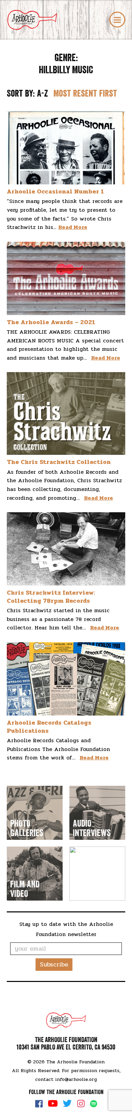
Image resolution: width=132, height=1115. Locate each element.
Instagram (81, 1103)
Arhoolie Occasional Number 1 (55, 191)
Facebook (39, 1103)
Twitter (67, 1103)
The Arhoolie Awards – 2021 (51, 322)
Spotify (93, 1103)
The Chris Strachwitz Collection (59, 462)
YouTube (53, 1103)
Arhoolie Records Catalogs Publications (49, 726)
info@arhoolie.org (76, 1079)
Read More (72, 227)
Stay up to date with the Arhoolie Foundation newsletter (66, 929)
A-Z (42, 93)
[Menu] (117, 20)
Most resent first (85, 93)
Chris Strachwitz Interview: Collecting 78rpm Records (51, 596)
